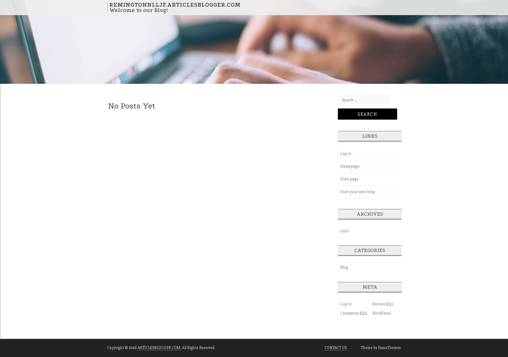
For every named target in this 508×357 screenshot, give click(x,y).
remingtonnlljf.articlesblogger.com (175, 4)
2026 (344, 231)
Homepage (350, 166)
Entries (382, 304)
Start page (349, 179)
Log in (345, 153)
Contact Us (336, 347)
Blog (344, 267)
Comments (353, 313)
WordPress (381, 313)
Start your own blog (357, 191)
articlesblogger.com (159, 347)
